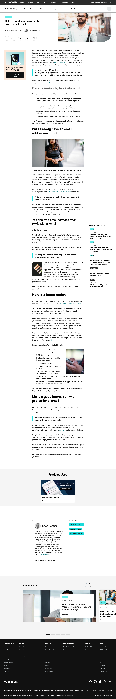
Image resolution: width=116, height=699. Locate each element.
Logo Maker (102, 668)
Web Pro (63, 8)
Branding (9, 17)
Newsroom (7, 668)
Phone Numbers (103, 671)
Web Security (103, 665)
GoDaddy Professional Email (70, 304)
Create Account (89, 649)
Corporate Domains (50, 656)
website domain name (51, 83)
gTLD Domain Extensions (106, 649)
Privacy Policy (102, 690)
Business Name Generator (51, 659)
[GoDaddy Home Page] (11, 682)
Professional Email (76, 533)
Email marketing (75, 529)
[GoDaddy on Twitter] (105, 682)
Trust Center (7, 671)
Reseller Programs (67, 649)
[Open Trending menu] (57, 8)
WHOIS (47, 665)
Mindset (32, 8)
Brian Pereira (33, 30)
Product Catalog (49, 671)
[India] (11, 2)
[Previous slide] (85, 585)
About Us (6, 646)
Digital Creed (45, 554)
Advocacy (43, 8)
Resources (21, 653)
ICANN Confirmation (50, 649)
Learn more (65, 614)
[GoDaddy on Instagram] (95, 682)
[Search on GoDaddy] (109, 9)
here (38, 242)
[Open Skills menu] (27, 8)
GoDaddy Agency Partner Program (71, 646)
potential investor (60, 62)
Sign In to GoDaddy (89, 646)
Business (93, 279)
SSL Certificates (63, 2)
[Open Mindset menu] (36, 8)
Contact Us (7, 656)
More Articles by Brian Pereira (43, 560)
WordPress (102, 659)
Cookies (110, 690)
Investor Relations (8, 662)
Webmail (47, 662)
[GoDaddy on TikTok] (100, 682)
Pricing (72, 2)
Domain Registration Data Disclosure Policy (29, 656)
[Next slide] (91, 585)
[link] (13, 38)
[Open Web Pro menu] (67, 8)
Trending (53, 8)
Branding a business (76, 524)
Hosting (101, 662)
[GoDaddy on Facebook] (90, 682)
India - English (25, 682)
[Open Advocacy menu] (47, 8)
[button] (48, 634)
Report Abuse (22, 649)
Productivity (94, 268)
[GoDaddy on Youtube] (110, 682)
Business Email (103, 656)
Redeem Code (48, 668)
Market (72, 8)
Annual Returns (8, 649)
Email (38, 2)
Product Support (23, 646)
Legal (5, 665)
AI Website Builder (104, 653)
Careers (6, 653)
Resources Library (11, 9)
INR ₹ (36, 682)
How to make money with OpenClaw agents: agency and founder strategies (76, 607)
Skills (24, 8)
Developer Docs (49, 646)
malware (62, 430)
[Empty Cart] (110, 3)
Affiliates (65, 653)
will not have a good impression (59, 192)
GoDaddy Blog (7, 659)
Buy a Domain (103, 646)
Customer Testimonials (50, 653)
